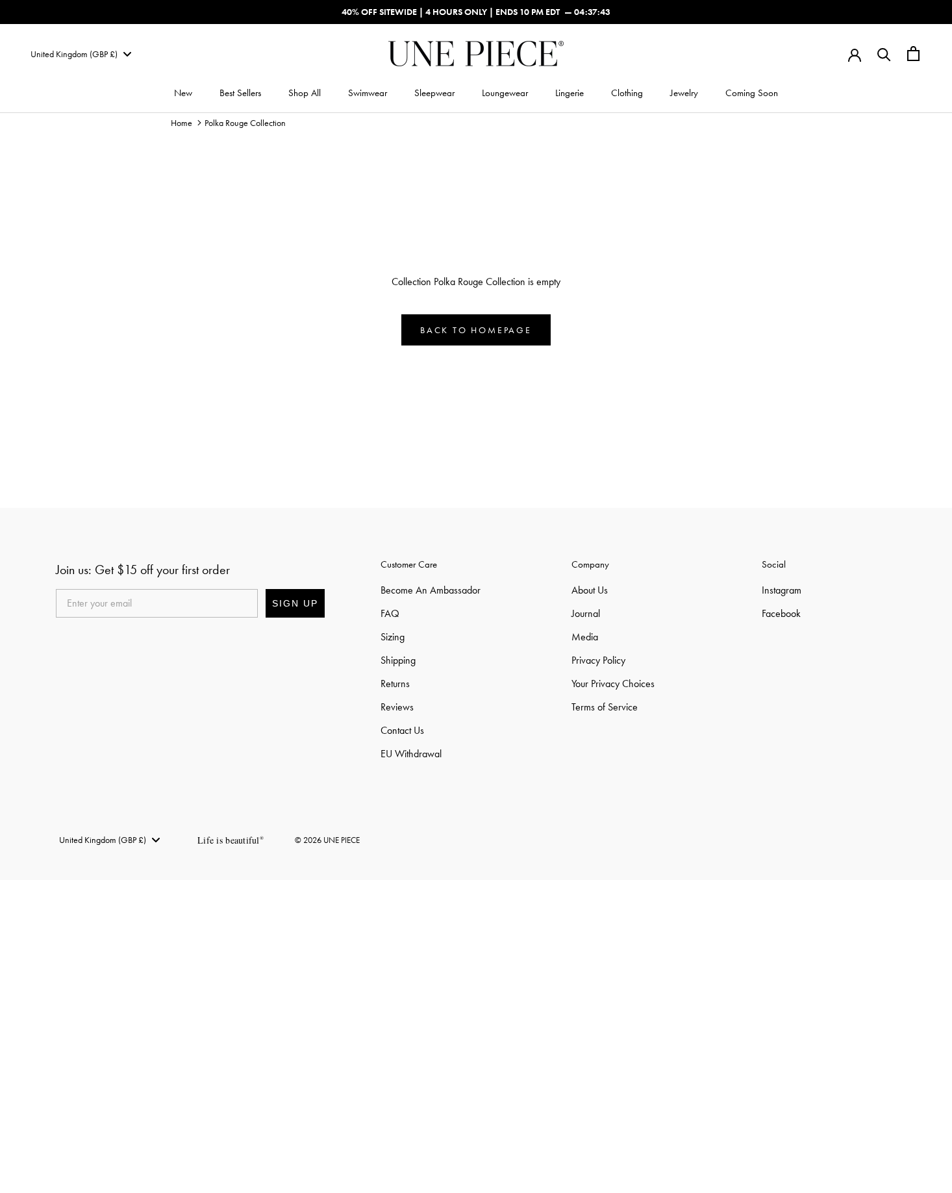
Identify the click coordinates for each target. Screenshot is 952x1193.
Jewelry (684, 92)
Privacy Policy (598, 660)
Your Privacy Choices (613, 683)
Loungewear (505, 92)
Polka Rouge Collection (245, 123)
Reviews (397, 707)
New (183, 92)
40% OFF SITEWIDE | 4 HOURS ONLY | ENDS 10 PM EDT (451, 12)
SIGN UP (295, 603)
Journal (585, 613)
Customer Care (409, 564)
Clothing (627, 92)
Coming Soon (751, 92)
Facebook (781, 613)
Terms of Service (604, 707)
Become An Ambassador (431, 590)
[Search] (884, 53)
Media (584, 637)
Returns (395, 683)
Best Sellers (240, 92)
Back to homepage (476, 330)
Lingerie (569, 92)
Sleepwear (434, 92)
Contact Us (402, 730)
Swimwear (367, 92)
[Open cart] (913, 53)
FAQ (390, 613)
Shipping (398, 660)
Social (774, 564)
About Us (589, 590)
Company (590, 564)
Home (181, 123)
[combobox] (80, 54)
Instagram (781, 590)
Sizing (393, 637)
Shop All (304, 92)
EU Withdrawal (411, 753)
